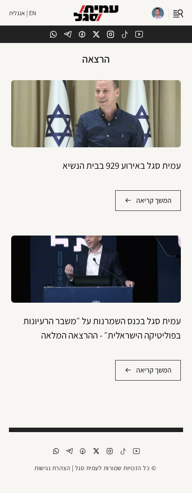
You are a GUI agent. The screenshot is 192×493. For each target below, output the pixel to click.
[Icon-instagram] (110, 34)
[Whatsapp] (53, 34)
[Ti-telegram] (67, 34)
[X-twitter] (96, 34)
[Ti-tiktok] (125, 34)
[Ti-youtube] (139, 34)
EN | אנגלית (22, 13)
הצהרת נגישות (52, 468)
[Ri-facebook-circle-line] (82, 34)
